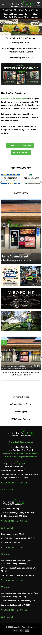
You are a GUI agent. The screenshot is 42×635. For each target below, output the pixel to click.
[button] (3, 4)
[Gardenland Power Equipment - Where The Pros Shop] (21, 4)
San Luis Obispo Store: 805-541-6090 (17, 575)
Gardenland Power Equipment (14, 98)
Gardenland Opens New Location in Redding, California (21, 374)
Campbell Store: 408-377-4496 (14, 477)
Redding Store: (8, 516)
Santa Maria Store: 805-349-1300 (15, 605)
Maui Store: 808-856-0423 (12, 542)
